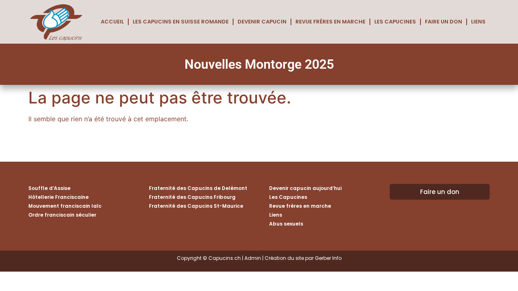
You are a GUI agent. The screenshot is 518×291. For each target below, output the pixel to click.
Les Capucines (395, 21)
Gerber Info (328, 258)
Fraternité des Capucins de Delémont (198, 188)
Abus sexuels (286, 223)
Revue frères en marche (330, 21)
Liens (478, 21)
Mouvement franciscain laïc (65, 205)
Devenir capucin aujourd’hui (305, 188)
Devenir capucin (262, 21)
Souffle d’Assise (49, 188)
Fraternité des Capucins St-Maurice (196, 205)
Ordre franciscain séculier (62, 214)
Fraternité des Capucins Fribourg (192, 197)
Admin (252, 258)
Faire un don (443, 21)
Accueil (112, 21)
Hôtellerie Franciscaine (58, 197)
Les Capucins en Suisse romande (181, 21)
